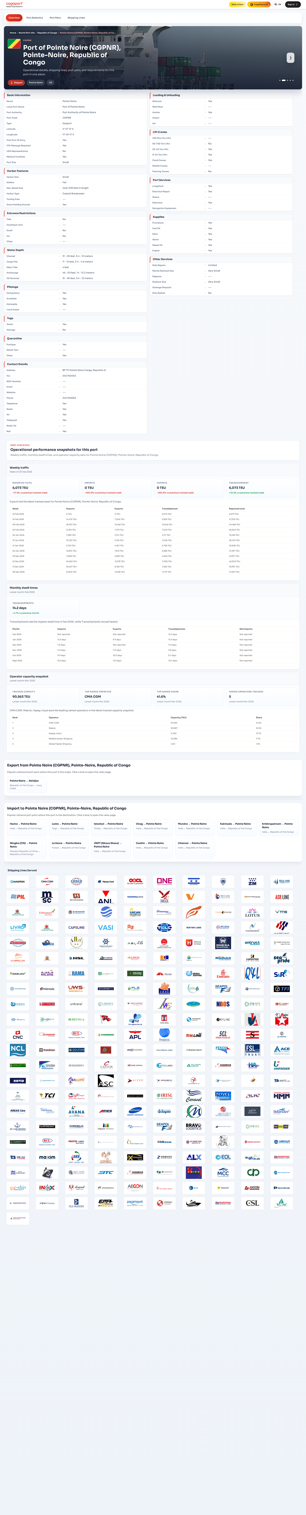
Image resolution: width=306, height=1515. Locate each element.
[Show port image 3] (286, 80)
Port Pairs (55, 17)
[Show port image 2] (282, 80)
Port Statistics (34, 17)
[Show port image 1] (280, 80)
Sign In (291, 4)
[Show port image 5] (293, 80)
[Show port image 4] (290, 80)
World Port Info (27, 33)
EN (279, 4)
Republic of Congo (47, 33)
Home (13, 33)
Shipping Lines (76, 17)
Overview (14, 17)
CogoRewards (261, 4)
